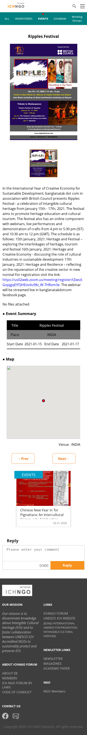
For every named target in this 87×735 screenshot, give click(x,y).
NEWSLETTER (53, 659)
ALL (7, 19)
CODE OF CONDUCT (16, 692)
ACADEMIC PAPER (57, 668)
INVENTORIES (23, 19)
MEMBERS (9, 678)
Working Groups (77, 18)
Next (62, 458)
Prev (25, 458)
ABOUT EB (10, 673)
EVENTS (43, 19)
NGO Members (54, 691)
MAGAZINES (52, 663)
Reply (67, 565)
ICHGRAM (60, 19)
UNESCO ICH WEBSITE (59, 618)
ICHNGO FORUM (56, 613)
